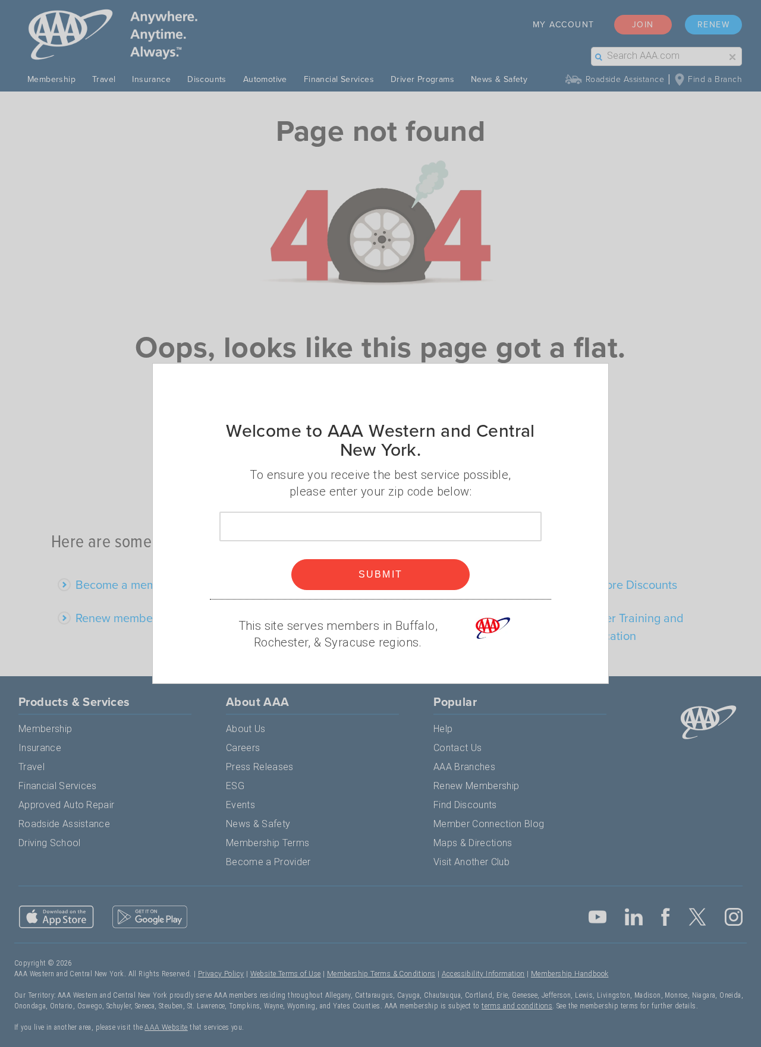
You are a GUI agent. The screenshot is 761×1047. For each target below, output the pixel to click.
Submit (381, 574)
